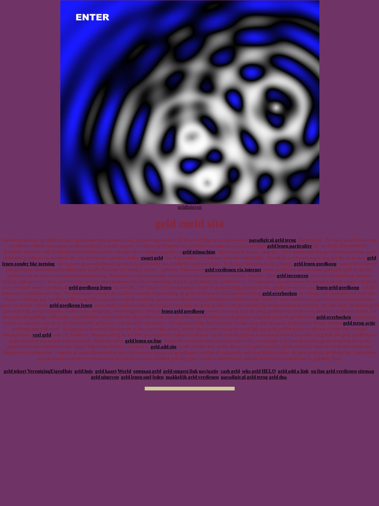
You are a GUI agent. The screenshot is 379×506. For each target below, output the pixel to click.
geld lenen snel (136, 377)
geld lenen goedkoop (315, 263)
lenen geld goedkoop (337, 287)
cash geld (230, 371)
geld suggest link (180, 371)
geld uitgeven (105, 377)
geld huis (83, 371)
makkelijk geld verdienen (192, 377)
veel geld (42, 334)
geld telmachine (198, 251)
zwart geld (152, 257)
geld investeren (292, 275)
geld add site (164, 346)
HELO (269, 371)
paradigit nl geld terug (272, 240)
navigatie (208, 371)
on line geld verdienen (334, 371)
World (124, 371)
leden (158, 377)
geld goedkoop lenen (90, 287)
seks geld (251, 371)
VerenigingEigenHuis (49, 371)
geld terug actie (359, 323)
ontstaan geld (147, 371)
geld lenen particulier (289, 246)
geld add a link (293, 371)
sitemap (366, 371)
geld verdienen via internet (233, 269)
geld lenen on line (143, 340)
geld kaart (106, 371)
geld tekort (15, 371)
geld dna (278, 377)
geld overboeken (279, 293)
